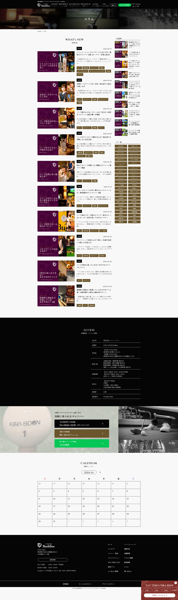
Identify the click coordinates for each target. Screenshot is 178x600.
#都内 (134, 215)
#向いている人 (134, 191)
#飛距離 (134, 222)
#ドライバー (120, 168)
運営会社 (127, 549)
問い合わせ (127, 571)
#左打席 (121, 198)
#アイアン (121, 149)
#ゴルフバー (120, 159)
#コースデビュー (121, 156)
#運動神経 (134, 212)
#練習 (121, 212)
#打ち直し (134, 202)
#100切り (121, 146)
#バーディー (134, 171)
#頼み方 (121, 222)
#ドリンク (134, 168)
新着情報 (127, 562)
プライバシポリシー (108, 584)
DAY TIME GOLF (114, 562)
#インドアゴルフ (134, 149)
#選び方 (121, 215)
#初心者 (121, 191)
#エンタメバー (134, 153)
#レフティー (134, 181)
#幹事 (134, 198)
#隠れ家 (121, 218)
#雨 (134, 218)
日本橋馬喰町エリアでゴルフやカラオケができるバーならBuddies (91, 588)
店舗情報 (127, 553)
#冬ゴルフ (121, 188)
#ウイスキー (120, 153)
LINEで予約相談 (124, 5)
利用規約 (66, 584)
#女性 (121, 195)
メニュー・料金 (113, 553)
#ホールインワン (121, 175)
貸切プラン (111, 567)
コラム (126, 567)
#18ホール (134, 146)
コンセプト (111, 549)
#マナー (134, 175)
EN (138, 6)
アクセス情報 (128, 558)
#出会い (134, 188)
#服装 (134, 205)
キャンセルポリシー (85, 584)
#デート (134, 163)
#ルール (121, 181)
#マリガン (121, 178)
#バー (121, 171)
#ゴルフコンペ (134, 156)
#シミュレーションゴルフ (121, 164)
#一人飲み (121, 185)
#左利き (134, 195)
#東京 (121, 208)
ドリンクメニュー (113, 558)
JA (133, 6)
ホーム (110, 544)
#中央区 (134, 185)
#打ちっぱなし (121, 202)
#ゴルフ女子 (134, 159)
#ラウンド (134, 178)
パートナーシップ (130, 544)
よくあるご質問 (113, 571)
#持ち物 (121, 205)
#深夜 (134, 208)
